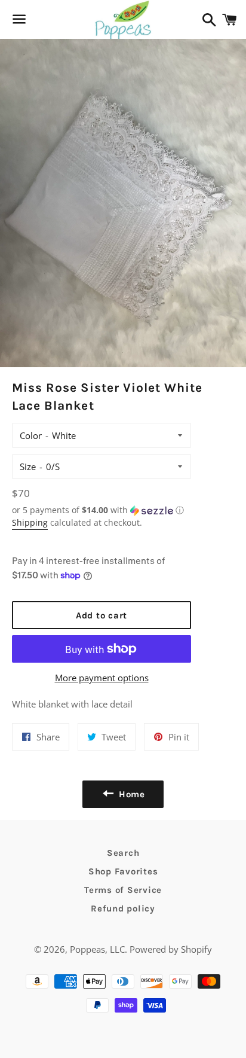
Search (123, 852)
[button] (101, 510)
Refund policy (123, 908)
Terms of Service (123, 890)
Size (28, 466)
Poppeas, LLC (97, 949)
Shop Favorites (123, 871)
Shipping (30, 522)
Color (31, 435)
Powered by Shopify (171, 949)
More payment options (102, 678)
